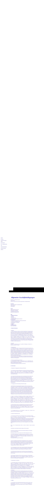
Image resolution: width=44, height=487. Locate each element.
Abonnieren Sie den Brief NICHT (3, 241)
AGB (1, 245)
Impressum (2, 249)
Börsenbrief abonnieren (3, 248)
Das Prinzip (2, 239)
